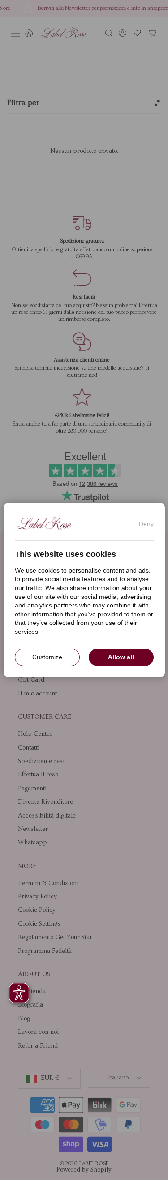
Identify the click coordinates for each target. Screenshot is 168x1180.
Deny (146, 523)
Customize (47, 657)
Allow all (121, 657)
